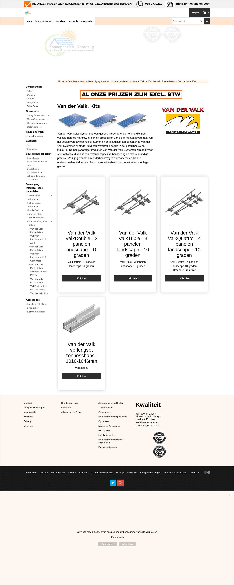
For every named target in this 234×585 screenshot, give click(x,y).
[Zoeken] (207, 21)
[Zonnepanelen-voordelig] (48, 12)
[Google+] (120, 483)
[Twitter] (113, 483)
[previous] (205, 472)
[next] (208, 472)
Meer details (117, 537)
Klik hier (81, 278)
